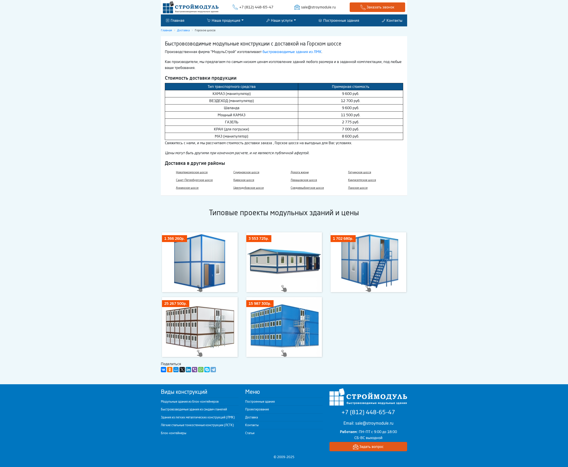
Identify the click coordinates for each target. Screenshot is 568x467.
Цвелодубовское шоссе (248, 188)
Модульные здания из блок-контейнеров (190, 402)
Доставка (251, 417)
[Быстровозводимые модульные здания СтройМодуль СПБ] (191, 6)
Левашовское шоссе (304, 180)
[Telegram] (213, 369)
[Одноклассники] (169, 369)
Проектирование (257, 409)
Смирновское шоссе (246, 172)
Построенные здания (340, 20)
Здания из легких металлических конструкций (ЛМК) (198, 417)
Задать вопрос (371, 446)
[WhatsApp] (200, 369)
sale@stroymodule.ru (318, 7)
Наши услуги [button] (281, 20)
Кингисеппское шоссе (362, 180)
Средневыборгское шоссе (307, 188)
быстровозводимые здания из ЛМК (291, 51)
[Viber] (194, 369)
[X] (182, 369)
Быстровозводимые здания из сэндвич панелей (194, 409)
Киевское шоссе (243, 180)
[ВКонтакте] (163, 369)
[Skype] (207, 369)
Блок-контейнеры (173, 433)
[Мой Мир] (176, 369)
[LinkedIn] (188, 369)
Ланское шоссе (358, 188)
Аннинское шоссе (187, 188)
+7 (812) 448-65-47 (256, 7)
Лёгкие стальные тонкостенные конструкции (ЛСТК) (197, 425)
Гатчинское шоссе (359, 172)
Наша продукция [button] (225, 20)
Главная (177, 20)
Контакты (394, 20)
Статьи (249, 433)
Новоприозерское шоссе (192, 172)
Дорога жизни (300, 172)
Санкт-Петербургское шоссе (194, 180)
